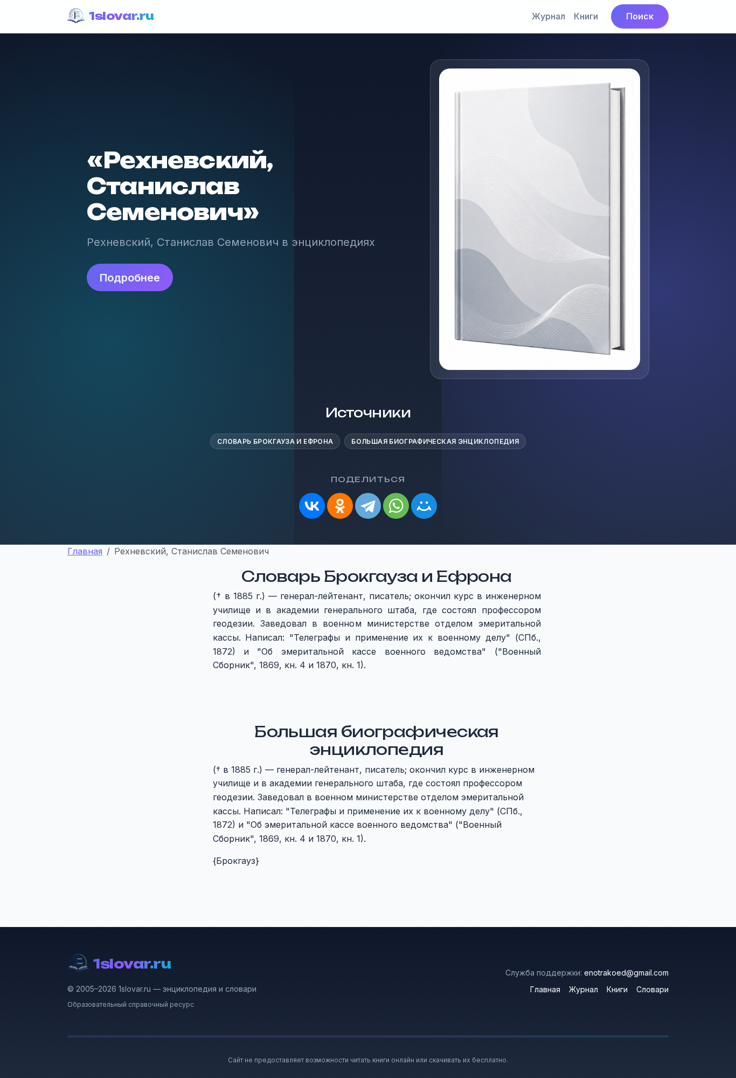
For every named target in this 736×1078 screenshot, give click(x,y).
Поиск (640, 16)
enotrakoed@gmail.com (626, 972)
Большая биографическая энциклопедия (435, 441)
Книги (586, 16)
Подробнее (130, 277)
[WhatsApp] (396, 506)
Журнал (548, 16)
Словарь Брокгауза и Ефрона (275, 441)
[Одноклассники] (340, 506)
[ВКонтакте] (312, 506)
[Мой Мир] (424, 506)
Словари (652, 989)
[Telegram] (368, 506)
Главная (545, 989)
